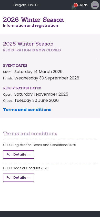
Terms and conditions (27, 110)
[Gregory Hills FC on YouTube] (67, 5)
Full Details (16, 154)
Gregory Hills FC (25, 5)
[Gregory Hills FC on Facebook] (51, 5)
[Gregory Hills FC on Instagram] (59, 5)
